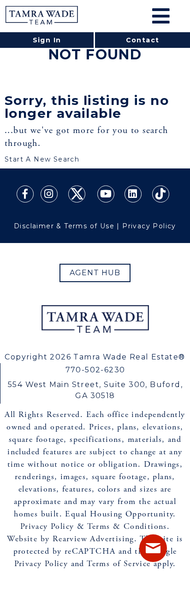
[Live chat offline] (153, 548)
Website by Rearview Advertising (70, 538)
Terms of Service (118, 563)
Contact (143, 40)
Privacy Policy (149, 226)
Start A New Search (42, 159)
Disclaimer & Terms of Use (64, 226)
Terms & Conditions (127, 526)
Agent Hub (95, 272)
